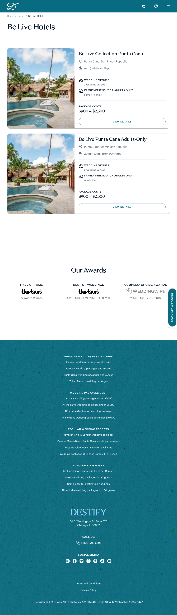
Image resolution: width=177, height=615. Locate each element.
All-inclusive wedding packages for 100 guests (88, 490)
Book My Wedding (172, 307)
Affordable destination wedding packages (89, 411)
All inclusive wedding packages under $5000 (88, 404)
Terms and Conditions (88, 583)
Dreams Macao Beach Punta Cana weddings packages (88, 441)
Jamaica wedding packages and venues (88, 362)
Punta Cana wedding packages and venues (88, 374)
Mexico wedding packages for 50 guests (88, 477)
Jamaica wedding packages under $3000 (88, 398)
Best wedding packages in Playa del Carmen (88, 471)
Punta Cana (91, 61)
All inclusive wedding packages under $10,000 (88, 417)
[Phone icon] (143, 6)
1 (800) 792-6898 (90, 542)
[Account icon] (156, 6)
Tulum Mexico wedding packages (88, 381)
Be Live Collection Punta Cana (111, 54)
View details (130, 122)
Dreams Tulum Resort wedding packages (88, 447)
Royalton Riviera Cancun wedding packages (88, 434)
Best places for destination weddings (88, 483)
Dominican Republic (114, 61)
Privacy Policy (88, 590)
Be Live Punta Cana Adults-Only (113, 139)
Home (10, 16)
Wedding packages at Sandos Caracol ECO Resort (88, 453)
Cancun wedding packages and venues (88, 368)
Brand (21, 16)
